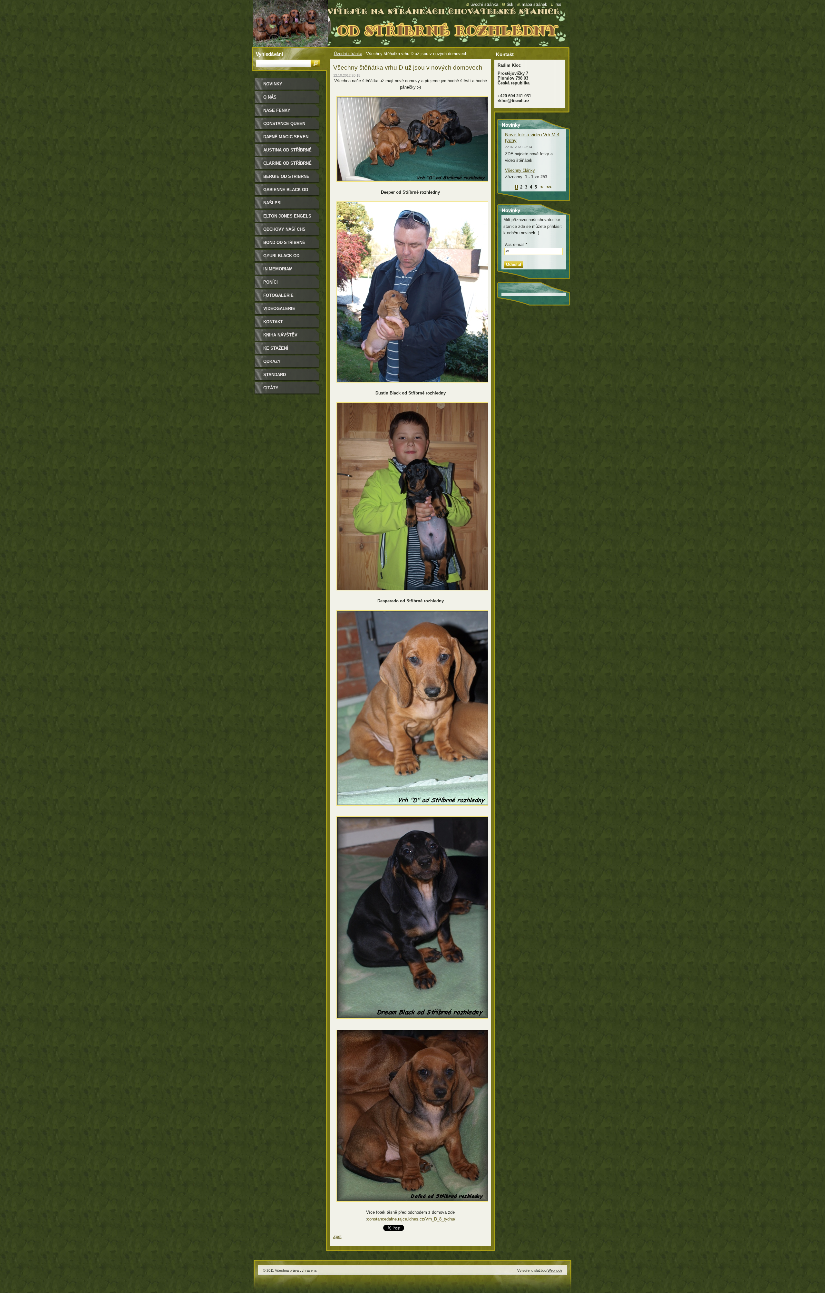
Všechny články (520, 170)
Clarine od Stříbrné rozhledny (287, 165)
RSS (558, 4)
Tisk (510, 4)
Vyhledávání (269, 54)
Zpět (337, 1236)
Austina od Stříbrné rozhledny (287, 152)
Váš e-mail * (515, 244)
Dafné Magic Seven (285, 136)
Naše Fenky (276, 110)
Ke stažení (275, 348)
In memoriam (278, 269)
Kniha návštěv (280, 335)
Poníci (270, 282)
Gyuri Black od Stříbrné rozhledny (287, 258)
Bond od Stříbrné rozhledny (284, 244)
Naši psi (272, 202)
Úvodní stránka (348, 53)
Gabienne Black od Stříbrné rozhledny (287, 192)
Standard (274, 374)
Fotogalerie (278, 295)
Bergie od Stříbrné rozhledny (286, 178)
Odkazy (272, 361)
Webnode (555, 1270)
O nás (270, 97)
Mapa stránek (534, 4)
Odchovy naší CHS (284, 229)
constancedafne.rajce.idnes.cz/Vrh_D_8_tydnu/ (411, 1219)
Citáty (270, 387)
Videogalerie (279, 308)
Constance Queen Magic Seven (284, 126)
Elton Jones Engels (287, 216)
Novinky (272, 84)
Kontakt (273, 321)
